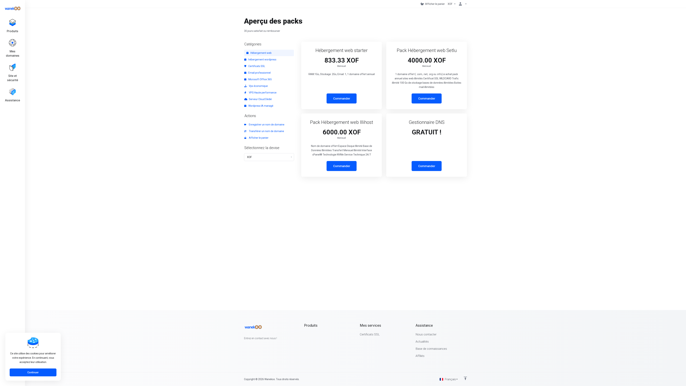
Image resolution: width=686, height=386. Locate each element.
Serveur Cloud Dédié (260, 99)
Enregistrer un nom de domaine (266, 124)
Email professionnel (259, 72)
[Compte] (462, 4)
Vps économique (258, 86)
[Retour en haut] (465, 378)
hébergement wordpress (262, 59)
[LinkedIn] (255, 344)
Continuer (33, 372)
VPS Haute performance (262, 92)
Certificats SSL (256, 66)
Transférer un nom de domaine (266, 131)
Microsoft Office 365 (260, 79)
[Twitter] (250, 344)
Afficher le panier (258, 137)
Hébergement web (261, 52)
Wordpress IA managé (260, 105)
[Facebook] (244, 344)
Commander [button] (341, 98)
